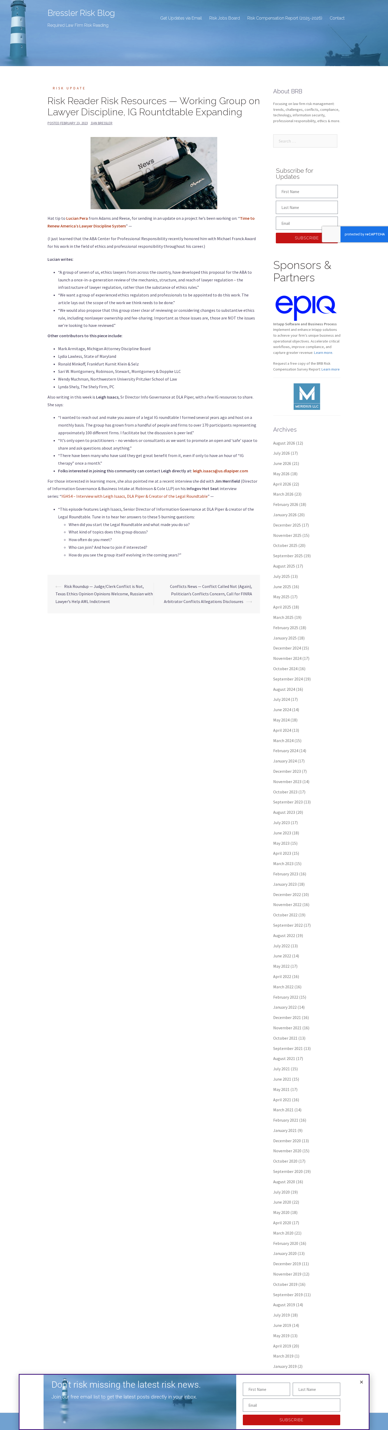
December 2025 (287, 525)
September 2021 (288, 1048)
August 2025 (284, 566)
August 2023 (284, 812)
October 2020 (285, 1161)
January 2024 (285, 761)
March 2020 (283, 1233)
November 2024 (287, 658)
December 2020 (287, 1140)
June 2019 (282, 1325)
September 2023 (288, 802)
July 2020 (281, 1192)
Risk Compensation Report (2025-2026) (284, 18)
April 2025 (282, 607)
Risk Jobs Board (224, 18)
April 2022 (282, 976)
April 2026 (282, 484)
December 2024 (287, 648)
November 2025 (287, 535)
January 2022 (285, 1007)
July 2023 (281, 822)
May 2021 (281, 1089)
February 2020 (285, 1243)
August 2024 (284, 689)
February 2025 (285, 627)
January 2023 (285, 884)
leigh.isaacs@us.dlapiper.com (220, 470)
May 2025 (281, 596)
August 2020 (284, 1181)
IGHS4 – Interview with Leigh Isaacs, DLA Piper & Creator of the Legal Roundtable (134, 496)
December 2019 (287, 1263)
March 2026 (283, 494)
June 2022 (282, 955)
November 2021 (287, 1027)
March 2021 (283, 1109)
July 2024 (281, 699)
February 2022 (285, 997)
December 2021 (287, 1017)
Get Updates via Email (181, 18)
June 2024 (282, 709)
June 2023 (282, 832)
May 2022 (281, 966)
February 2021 (285, 1120)
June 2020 (282, 1202)
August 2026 (284, 443)
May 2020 (281, 1212)
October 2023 (285, 791)
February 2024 (285, 750)
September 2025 (288, 555)
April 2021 (282, 1099)
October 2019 (285, 1284)
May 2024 (281, 720)
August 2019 (284, 1304)
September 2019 (288, 1294)
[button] (361, 1382)
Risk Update (69, 88)
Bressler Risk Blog (81, 13)
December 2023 (287, 771)
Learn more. (323, 352)
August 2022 (284, 935)
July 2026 (281, 453)
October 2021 (285, 1038)
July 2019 (281, 1315)
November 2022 (287, 904)
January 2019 (285, 1366)
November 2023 (287, 781)
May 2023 (281, 843)
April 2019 (282, 1346)
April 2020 (282, 1222)
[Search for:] (305, 141)
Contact (337, 18)
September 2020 (288, 1171)
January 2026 (285, 514)
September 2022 (288, 925)
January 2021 (285, 1130)
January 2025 (285, 638)
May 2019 (281, 1335)
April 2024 (282, 730)
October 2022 (285, 914)
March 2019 (283, 1356)
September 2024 (288, 679)
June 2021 (282, 1079)
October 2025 (285, 545)
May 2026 (281, 473)
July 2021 (281, 1068)
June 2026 (282, 463)
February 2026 (285, 504)
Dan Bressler (101, 123)
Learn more (330, 369)
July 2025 (281, 576)
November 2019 (287, 1274)
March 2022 (283, 986)
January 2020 (285, 1253)
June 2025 (282, 586)
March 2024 (283, 740)
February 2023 (285, 873)
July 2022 (281, 945)
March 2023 (283, 863)
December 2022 (287, 894)
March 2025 (283, 617)
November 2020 (287, 1150)
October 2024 (285, 668)
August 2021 (284, 1058)
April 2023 (282, 853)
